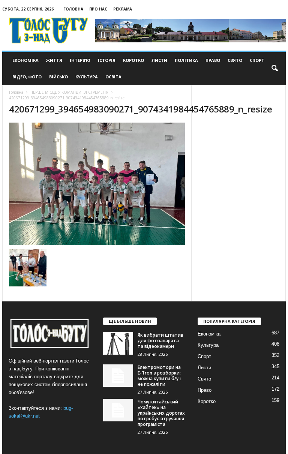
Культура (86, 76)
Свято (235, 60)
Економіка (25, 60)
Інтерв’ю (80, 60)
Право (213, 60)
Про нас (98, 9)
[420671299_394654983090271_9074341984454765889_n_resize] (97, 184)
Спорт (257, 60)
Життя (54, 60)
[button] (274, 68)
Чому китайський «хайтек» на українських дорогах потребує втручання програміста (161, 413)
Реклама (122, 9)
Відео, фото (27, 76)
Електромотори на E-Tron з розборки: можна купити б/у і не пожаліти (159, 375)
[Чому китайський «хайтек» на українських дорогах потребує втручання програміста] (118, 410)
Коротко (133, 60)
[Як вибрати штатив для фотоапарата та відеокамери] (118, 343)
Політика (186, 60)
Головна (73, 9)
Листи (159, 60)
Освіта (113, 76)
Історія (107, 60)
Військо (58, 76)
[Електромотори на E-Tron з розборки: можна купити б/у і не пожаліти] (118, 375)
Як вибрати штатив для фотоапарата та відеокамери (160, 340)
